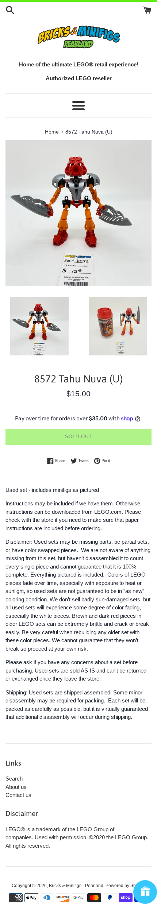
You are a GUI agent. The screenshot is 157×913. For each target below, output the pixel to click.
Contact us (18, 795)
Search (14, 778)
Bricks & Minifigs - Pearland (76, 885)
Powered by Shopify (125, 885)
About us (16, 787)
